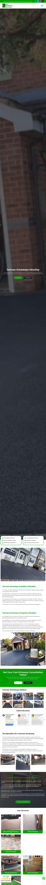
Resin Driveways (33, 832)
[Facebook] (36, 1)
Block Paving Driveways (11, 832)
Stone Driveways (11, 852)
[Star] (43, 1)
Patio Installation (32, 873)
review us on (9, 724)
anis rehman (24, 714)
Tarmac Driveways (11, 873)
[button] (42, 5)
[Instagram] (40, 1)
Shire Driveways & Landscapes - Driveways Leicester (9, 716)
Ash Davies (37, 714)
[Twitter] (38, 1)
